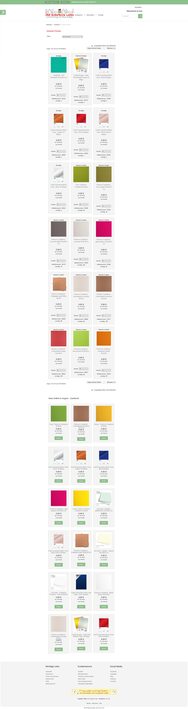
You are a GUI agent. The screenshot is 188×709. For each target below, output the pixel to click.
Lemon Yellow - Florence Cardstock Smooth (81, 510)
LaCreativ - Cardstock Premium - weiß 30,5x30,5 (59, 593)
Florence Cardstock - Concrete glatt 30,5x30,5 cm (58, 242)
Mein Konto (81, 679)
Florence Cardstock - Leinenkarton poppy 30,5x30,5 (58, 351)
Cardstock (57, 24)
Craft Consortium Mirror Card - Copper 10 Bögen (59, 132)
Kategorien (79, 15)
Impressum (49, 674)
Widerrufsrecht (50, 684)
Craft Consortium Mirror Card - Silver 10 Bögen (58, 468)
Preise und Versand (52, 676)
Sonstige (58, 56)
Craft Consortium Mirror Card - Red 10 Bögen (103, 635)
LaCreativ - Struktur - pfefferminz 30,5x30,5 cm (104, 510)
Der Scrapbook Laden (92, 698)
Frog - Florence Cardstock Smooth (59, 425)
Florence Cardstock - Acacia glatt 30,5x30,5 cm (104, 187)
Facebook (113, 671)
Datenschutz (50, 679)
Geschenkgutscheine (85, 681)
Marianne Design (81, 56)
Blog (111, 676)
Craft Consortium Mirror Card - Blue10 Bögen (103, 468)
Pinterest (113, 679)
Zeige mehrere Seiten (94, 48)
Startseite (49, 24)
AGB (47, 681)
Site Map (88, 703)
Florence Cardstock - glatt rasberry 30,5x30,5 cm (104, 242)
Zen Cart (108, 698)
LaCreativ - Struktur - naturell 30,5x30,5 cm (104, 551)
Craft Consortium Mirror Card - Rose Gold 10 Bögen (104, 132)
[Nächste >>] (111, 48)
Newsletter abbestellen (85, 684)
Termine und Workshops (86, 676)
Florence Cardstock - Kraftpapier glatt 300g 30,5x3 (58, 296)
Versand (60, 88)
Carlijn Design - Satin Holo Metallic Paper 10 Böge (81, 77)
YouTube (113, 681)
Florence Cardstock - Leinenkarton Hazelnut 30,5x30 (104, 296)
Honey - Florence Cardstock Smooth (104, 425)
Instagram (113, 674)
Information (90, 15)
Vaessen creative (81, 165)
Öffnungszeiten (52, 2)
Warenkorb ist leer (134, 11)
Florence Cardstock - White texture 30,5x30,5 (103, 593)
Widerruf (65, 2)
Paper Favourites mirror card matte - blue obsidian (81, 593)
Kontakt (100, 15)
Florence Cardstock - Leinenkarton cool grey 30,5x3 (81, 296)
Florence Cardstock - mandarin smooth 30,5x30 (104, 351)
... (104, 48)
